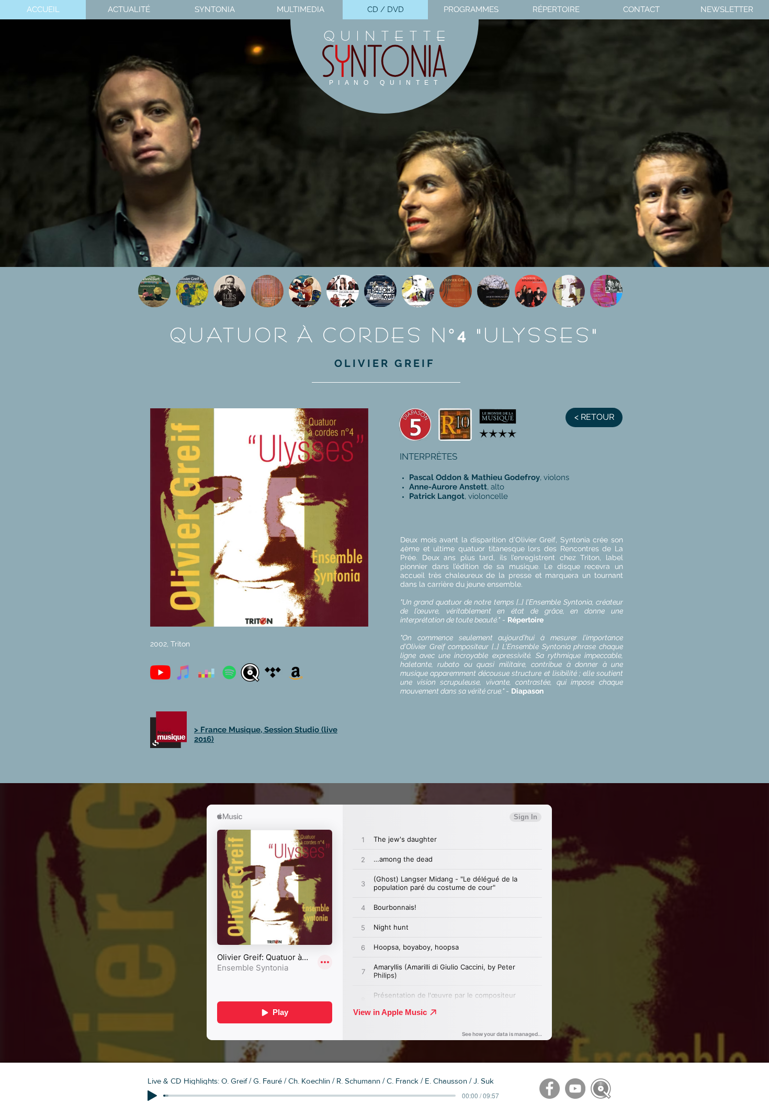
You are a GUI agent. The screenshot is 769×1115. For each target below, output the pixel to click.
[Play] (152, 1095)
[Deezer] (206, 672)
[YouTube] (575, 1088)
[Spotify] (229, 672)
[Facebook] (549, 1088)
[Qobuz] (250, 672)
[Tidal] (273, 672)
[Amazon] (296, 672)
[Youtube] (160, 672)
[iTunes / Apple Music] (183, 672)
